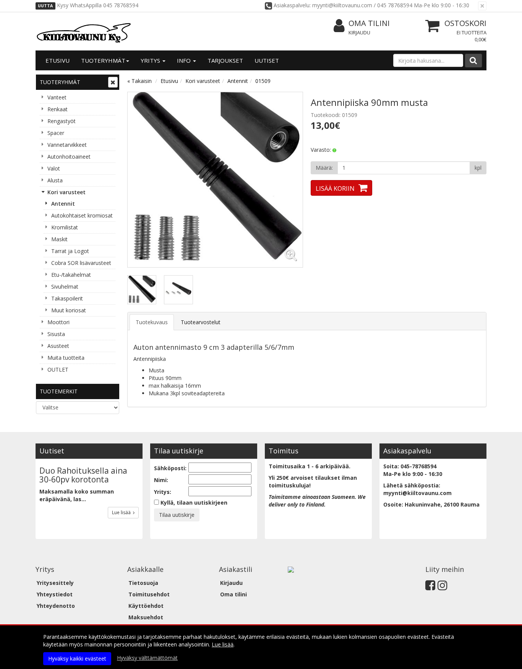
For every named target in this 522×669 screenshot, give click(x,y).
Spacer (55, 132)
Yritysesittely (55, 582)
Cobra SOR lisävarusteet (81, 262)
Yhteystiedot (55, 594)
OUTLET (57, 369)
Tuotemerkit (59, 391)
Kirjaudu (359, 32)
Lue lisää (122, 512)
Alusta (55, 180)
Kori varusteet (66, 192)
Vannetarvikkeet (67, 144)
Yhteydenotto (56, 605)
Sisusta (56, 334)
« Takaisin (139, 80)
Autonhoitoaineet (69, 156)
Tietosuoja (143, 582)
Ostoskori (465, 23)
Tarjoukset (225, 60)
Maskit (59, 239)
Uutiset (267, 60)
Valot (53, 168)
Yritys (151, 60)
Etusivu (57, 60)
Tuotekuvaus (152, 322)
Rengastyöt (61, 121)
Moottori (58, 322)
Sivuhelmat (64, 286)
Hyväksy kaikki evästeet (77, 658)
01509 (263, 80)
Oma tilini (369, 23)
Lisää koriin (335, 188)
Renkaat (57, 109)
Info (184, 60)
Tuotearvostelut (200, 322)
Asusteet (58, 345)
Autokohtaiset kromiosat (82, 215)
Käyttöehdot (146, 605)
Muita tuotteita (65, 357)
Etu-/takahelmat (71, 274)
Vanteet (56, 97)
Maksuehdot (145, 617)
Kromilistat (64, 227)
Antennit (63, 203)
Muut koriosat (68, 310)
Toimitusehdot (149, 594)
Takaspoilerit (67, 298)
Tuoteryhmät (103, 60)
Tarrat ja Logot (70, 251)
